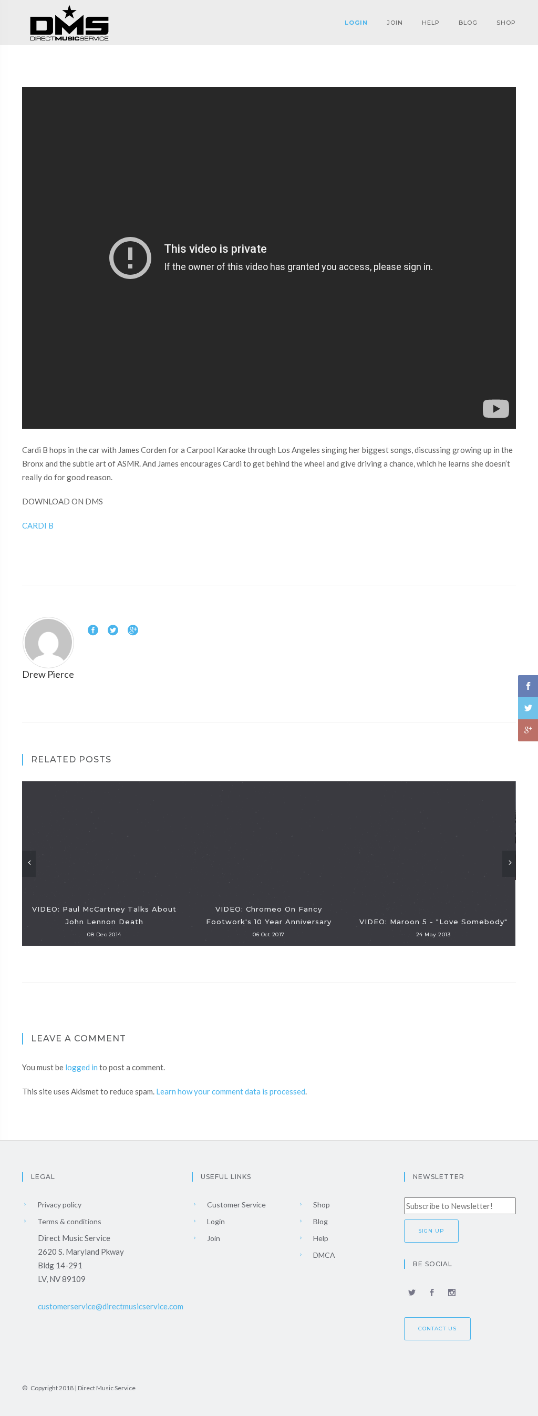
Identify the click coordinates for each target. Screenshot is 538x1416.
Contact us (437, 1328)
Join (395, 22)
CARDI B (38, 525)
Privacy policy (58, 1204)
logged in (81, 1067)
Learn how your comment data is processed (230, 1091)
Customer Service (235, 1204)
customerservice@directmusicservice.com (110, 1306)
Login (356, 22)
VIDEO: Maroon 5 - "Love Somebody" (433, 921)
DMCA (323, 1254)
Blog (468, 22)
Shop (506, 22)
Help (431, 22)
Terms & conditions (68, 1221)
